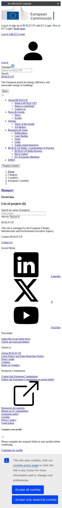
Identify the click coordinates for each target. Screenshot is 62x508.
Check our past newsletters (15, 341)
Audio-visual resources (27, 145)
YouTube (56, 327)
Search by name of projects (15, 210)
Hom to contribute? (25, 106)
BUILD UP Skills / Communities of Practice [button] (31, 147)
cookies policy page (26, 465)
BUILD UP (7, 76)
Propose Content (11, 166)
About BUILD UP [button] (18, 100)
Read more (19, 28)
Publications (21, 133)
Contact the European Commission (19, 376)
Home (11, 171)
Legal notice (7, 423)
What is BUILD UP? (26, 103)
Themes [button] (12, 121)
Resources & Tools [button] (18, 130)
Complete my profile (12, 450)
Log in (4, 62)
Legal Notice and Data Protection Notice (22, 356)
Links (18, 142)
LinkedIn (56, 276)
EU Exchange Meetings (27, 156)
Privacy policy (8, 420)
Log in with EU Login (13, 34)
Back (5, 91)
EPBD (11, 159)
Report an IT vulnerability (14, 411)
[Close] (2, 436)
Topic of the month (24, 124)
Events (18, 118)
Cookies (5, 362)
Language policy (10, 414)
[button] (13, 66)
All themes (20, 127)
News (18, 115)
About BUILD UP (11, 353)
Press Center (7, 359)
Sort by (5, 216)
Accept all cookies (28, 489)
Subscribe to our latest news (15, 338)
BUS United (21, 153)
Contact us (20, 109)
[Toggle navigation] (2, 95)
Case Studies (21, 136)
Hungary (7, 190)
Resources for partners (13, 408)
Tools (17, 139)
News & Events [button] (16, 112)
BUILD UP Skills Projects (28, 150)
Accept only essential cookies (36, 499)
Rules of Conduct (10, 365)
